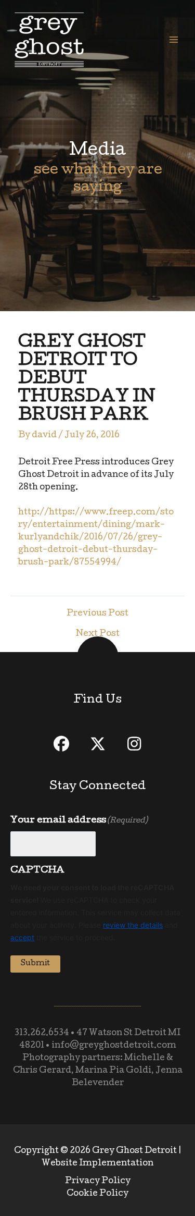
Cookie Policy (97, 1194)
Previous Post (97, 614)
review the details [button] (133, 924)
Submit (35, 963)
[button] (61, 743)
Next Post (98, 634)
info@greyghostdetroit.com (113, 1046)
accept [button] (22, 937)
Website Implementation (97, 1164)
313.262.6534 (42, 1033)
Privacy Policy (98, 1181)
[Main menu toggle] (174, 40)
